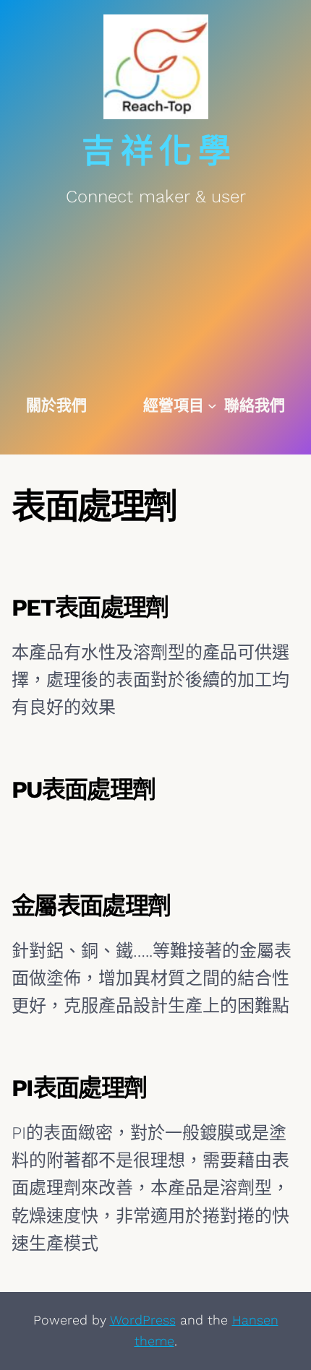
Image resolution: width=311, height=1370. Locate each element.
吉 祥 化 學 (155, 151)
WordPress (143, 1319)
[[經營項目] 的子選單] (212, 405)
